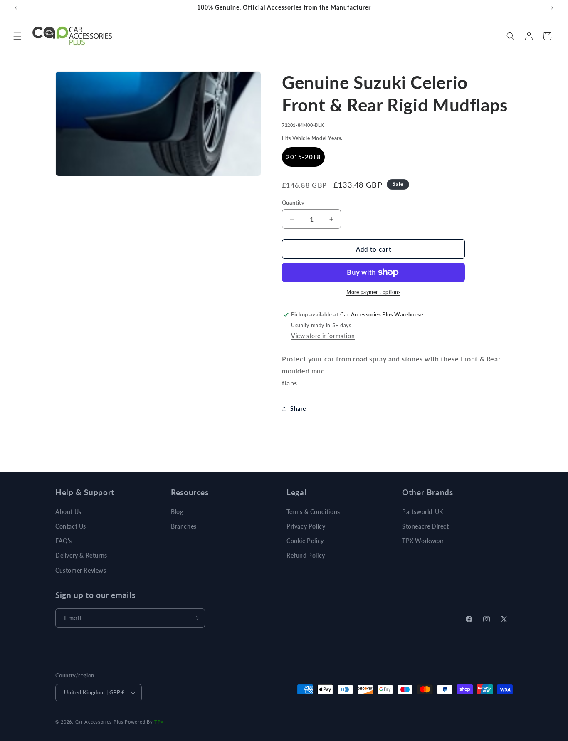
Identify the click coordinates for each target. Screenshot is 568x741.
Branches (184, 526)
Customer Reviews (80, 570)
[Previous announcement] (16, 8)
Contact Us (70, 526)
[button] (17, 36)
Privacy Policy (305, 526)
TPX (159, 721)
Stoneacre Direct (425, 526)
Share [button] (298, 408)
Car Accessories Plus (99, 721)
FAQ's (63, 540)
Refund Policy (305, 555)
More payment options (373, 292)
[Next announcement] (552, 8)
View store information (323, 335)
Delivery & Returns (81, 555)
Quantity (293, 202)
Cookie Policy (305, 540)
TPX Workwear (423, 540)
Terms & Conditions (313, 511)
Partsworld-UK (422, 511)
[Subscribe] (195, 618)
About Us (68, 511)
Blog (177, 511)
